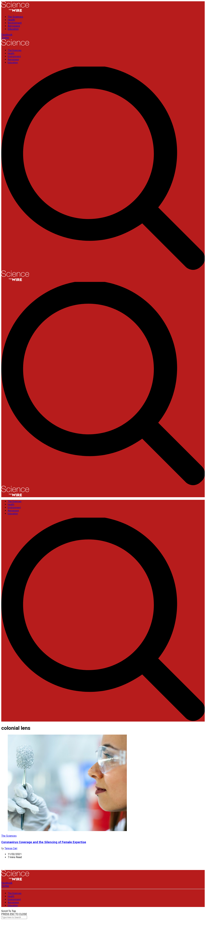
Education (13, 29)
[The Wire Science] (15, 11)
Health (11, 19)
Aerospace (14, 25)
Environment (15, 22)
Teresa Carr (11, 848)
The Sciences (15, 16)
